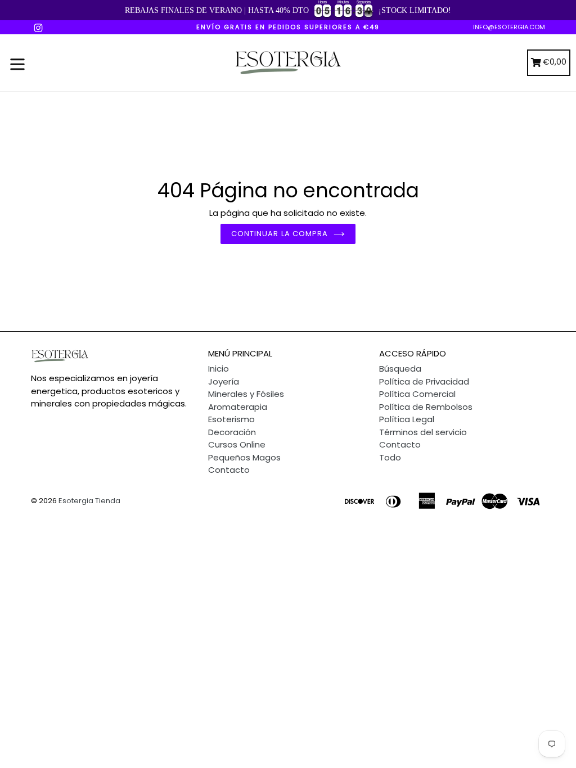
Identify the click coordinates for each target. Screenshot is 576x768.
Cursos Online (237, 444)
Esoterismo (231, 419)
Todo (390, 457)
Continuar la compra (279, 233)
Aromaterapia (237, 407)
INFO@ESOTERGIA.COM (509, 26)
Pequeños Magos (244, 457)
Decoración (232, 432)
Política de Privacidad (424, 381)
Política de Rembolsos (425, 407)
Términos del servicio (423, 432)
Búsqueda (400, 368)
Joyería (223, 381)
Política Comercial (417, 394)
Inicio (218, 368)
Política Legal (406, 419)
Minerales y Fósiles (246, 394)
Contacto (229, 470)
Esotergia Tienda (89, 500)
